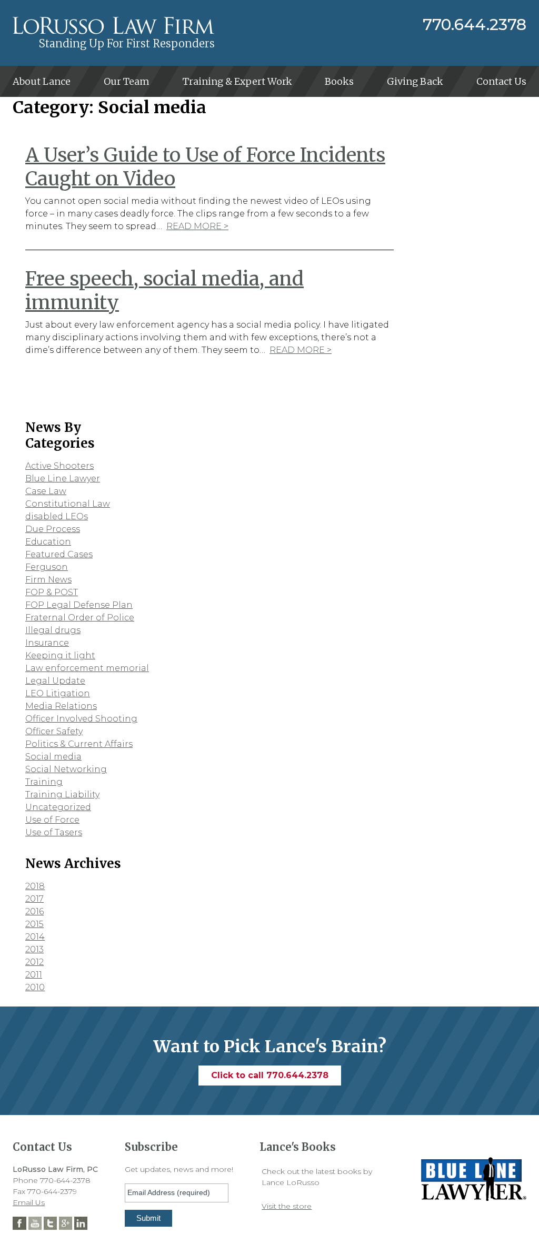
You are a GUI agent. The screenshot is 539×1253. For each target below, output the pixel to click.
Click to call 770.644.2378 (269, 1075)
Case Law (45, 491)
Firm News (48, 580)
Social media (53, 757)
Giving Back (415, 81)
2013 (34, 949)
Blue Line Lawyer (62, 478)
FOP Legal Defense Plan (79, 605)
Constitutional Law (67, 504)
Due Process (52, 529)
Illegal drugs (53, 630)
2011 (33, 975)
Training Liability (62, 795)
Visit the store (287, 1206)
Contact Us (501, 81)
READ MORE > (197, 226)
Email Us (29, 1202)
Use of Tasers (53, 832)
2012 (34, 962)
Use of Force (52, 820)
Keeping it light (60, 655)
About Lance (42, 81)
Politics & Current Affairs (79, 744)
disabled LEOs (56, 516)
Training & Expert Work (237, 81)
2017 (34, 899)
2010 (35, 987)
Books (339, 81)
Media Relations (61, 706)
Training (44, 782)
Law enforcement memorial (87, 668)
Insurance (47, 643)
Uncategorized (58, 807)
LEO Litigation (57, 693)
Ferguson (46, 567)
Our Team (126, 81)
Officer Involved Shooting (81, 719)
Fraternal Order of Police (79, 618)
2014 (35, 937)
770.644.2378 (474, 25)
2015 (34, 924)
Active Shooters (59, 466)
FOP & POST (51, 592)
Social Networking (66, 769)
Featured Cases (59, 554)
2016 (34, 911)
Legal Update (55, 681)
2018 (35, 886)
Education (48, 542)
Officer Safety (54, 731)
